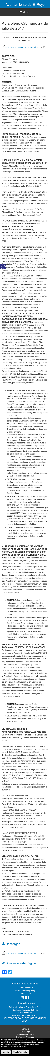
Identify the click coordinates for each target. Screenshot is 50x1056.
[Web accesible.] (2, 266)
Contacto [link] (25, 1028)
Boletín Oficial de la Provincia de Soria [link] (25, 1007)
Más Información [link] (20, 1052)
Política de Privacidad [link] (25, 1037)
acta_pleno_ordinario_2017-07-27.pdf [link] (21, 47)
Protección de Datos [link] (25, 1034)
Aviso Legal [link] (25, 1031)
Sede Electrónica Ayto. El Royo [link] (25, 1015)
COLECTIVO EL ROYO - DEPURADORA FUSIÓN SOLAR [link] (25, 1019)
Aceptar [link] (5, 1052)
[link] (4, 970)
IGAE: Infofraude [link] (25, 1012)
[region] (25, 12)
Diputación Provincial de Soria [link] (25, 1009)
